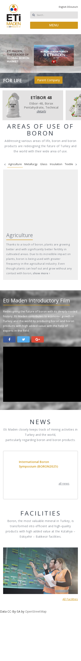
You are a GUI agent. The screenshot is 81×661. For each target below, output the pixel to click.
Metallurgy (31, 164)
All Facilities (70, 574)
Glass (43, 164)
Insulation (56, 164)
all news (64, 483)
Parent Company (48, 80)
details (41, 111)
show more (41, 273)
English (62, 6)
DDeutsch (72, 6)
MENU (54, 25)
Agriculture (15, 164)
